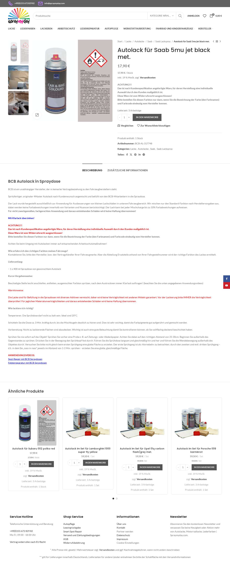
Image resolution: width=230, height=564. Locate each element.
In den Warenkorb (147, 117)
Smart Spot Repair (72, 531)
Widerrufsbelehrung (74, 542)
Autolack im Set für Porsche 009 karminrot (196, 450)
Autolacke (140, 41)
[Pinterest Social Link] (135, 154)
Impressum (122, 539)
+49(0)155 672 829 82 (21, 531)
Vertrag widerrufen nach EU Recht (28, 542)
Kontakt (121, 527)
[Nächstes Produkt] (220, 41)
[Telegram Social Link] (144, 154)
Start (120, 41)
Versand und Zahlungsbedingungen (81, 535)
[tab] (92, 168)
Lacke (129, 41)
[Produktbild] (88, 423)
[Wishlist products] (204, 15)
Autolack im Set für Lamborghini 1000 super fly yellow (87, 450)
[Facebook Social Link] (127, 154)
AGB (65, 539)
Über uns (121, 524)
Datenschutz (123, 535)
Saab (150, 41)
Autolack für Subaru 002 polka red (33, 448)
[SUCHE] (180, 16)
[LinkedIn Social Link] (140, 154)
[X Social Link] (131, 154)
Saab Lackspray (163, 41)
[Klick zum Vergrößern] (37, 115)
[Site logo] (19, 15)
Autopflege (69, 524)
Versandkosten (148, 77)
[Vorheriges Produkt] (213, 41)
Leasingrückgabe (72, 527)
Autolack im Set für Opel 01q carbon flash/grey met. (142, 450)
